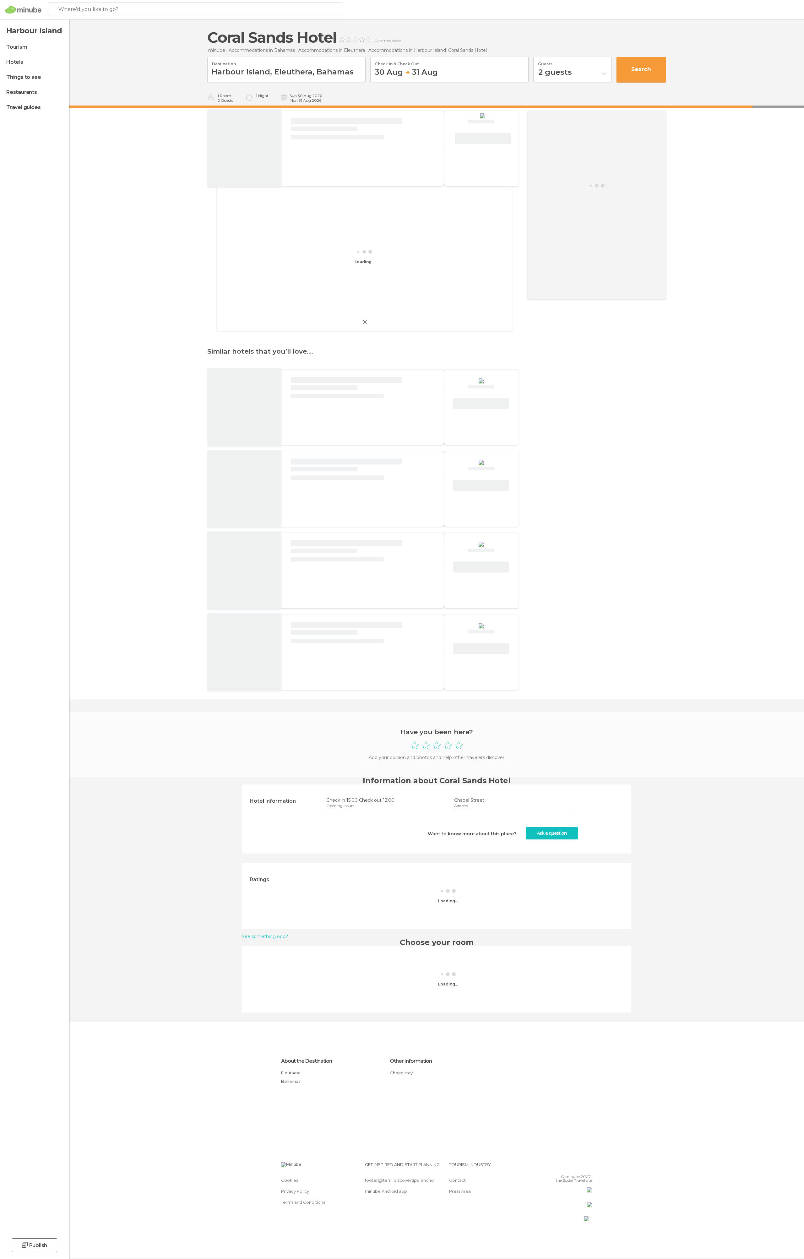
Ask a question (552, 833)
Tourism (16, 47)
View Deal (483, 139)
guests (558, 72)
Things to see (23, 77)
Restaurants (21, 92)
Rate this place (388, 41)
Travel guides (23, 107)
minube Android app (386, 1191)
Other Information (411, 1061)
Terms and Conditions (303, 1202)
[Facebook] (556, 1167)
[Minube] (23, 9)
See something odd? (265, 936)
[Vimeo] (577, 1167)
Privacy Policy (295, 1191)
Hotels (14, 62)
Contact (457, 1180)
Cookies (289, 1180)
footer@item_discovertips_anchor (400, 1180)
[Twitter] (566, 1167)
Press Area (460, 1191)
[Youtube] (587, 1167)
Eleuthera (291, 1072)
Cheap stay (401, 1072)
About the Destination (306, 1061)
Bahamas (290, 1081)
